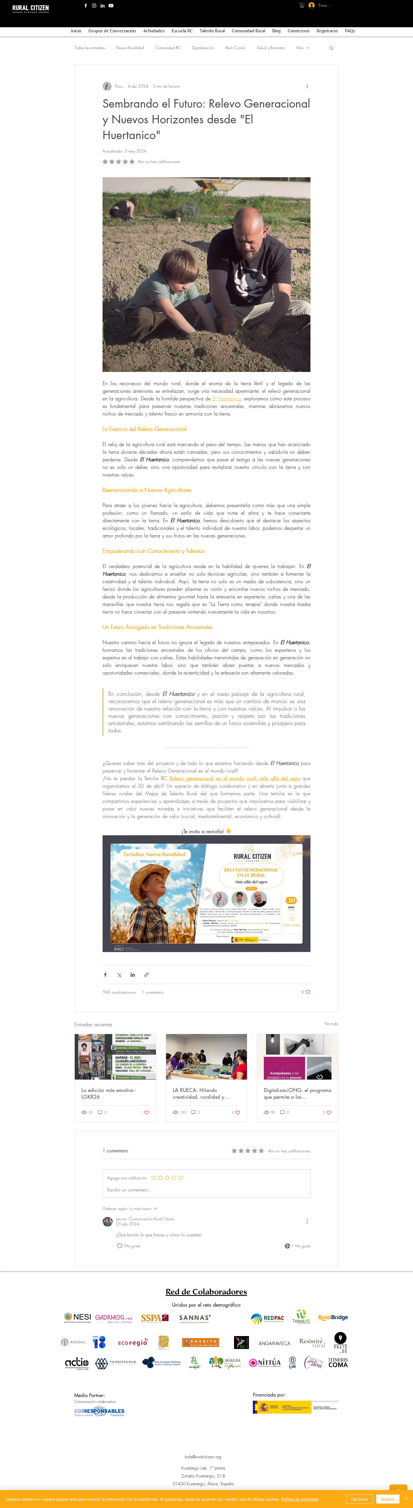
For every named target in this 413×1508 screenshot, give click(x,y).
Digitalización (203, 47)
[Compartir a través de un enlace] (146, 974)
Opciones (359, 1499)
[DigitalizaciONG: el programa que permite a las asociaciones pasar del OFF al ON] (297, 1057)
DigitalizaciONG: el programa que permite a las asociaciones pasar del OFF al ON (297, 1093)
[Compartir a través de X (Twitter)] (119, 974)
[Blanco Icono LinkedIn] (102, 5)
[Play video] (206, 893)
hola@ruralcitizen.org (203, 1457)
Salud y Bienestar (271, 47)
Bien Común (236, 47)
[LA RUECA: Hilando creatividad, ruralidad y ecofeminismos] (206, 1057)
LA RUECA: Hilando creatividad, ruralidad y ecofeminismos (198, 1093)
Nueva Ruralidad (130, 47)
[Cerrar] (406, 1499)
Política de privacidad (300, 1499)
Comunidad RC (168, 47)
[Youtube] (111, 5)
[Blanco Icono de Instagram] (94, 5)
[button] (302, 5)
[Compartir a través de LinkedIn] (132, 974)
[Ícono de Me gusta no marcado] (119, 1246)
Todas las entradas (89, 47)
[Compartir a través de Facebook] (105, 974)
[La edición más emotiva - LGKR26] (115, 1057)
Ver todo (332, 1023)
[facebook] (85, 5)
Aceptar (388, 1499)
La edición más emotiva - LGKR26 (108, 1093)
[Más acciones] (307, 86)
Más (299, 47)
